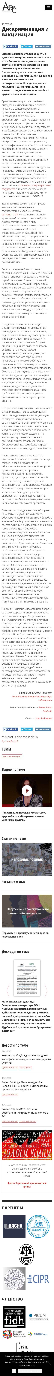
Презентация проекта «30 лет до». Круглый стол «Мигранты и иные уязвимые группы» (24, 816)
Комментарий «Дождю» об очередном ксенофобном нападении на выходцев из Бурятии (26, 1059)
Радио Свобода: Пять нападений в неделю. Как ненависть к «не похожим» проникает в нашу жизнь (25, 1086)
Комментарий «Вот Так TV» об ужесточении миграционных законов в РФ (25, 1112)
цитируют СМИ (10, 214)
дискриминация (11, 756)
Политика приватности (30, 1371)
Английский (10, 741)
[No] (50, 1364)
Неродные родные (13, 881)
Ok (14, 1370)
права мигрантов (28, 1121)
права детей (25, 1067)
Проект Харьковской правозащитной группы (27, 1184)
